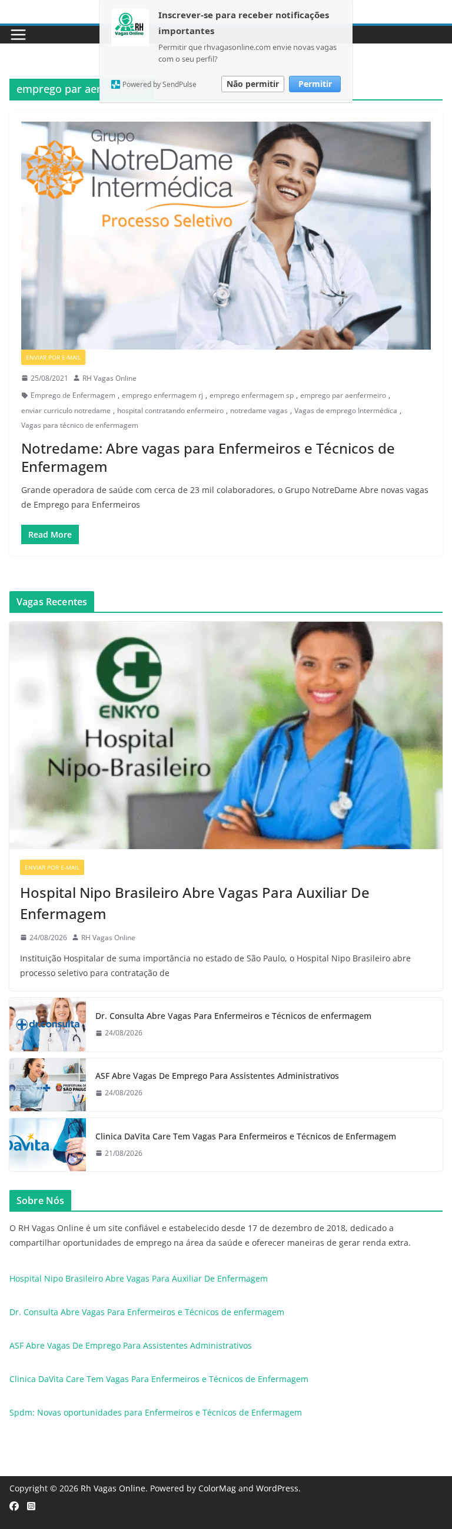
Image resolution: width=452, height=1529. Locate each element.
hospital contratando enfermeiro (170, 410)
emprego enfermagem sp (252, 395)
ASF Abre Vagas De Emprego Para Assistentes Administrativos (217, 1075)
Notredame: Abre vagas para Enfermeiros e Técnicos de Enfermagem (208, 457)
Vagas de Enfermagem (130, 357)
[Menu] (18, 34)
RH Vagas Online (109, 378)
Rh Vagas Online (113, 1488)
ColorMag (217, 1488)
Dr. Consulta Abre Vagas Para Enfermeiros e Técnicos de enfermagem (233, 1015)
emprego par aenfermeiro (343, 395)
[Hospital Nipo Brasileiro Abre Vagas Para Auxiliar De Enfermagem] (226, 735)
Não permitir (253, 83)
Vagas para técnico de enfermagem (79, 425)
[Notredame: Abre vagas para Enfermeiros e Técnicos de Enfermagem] (226, 235)
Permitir (315, 83)
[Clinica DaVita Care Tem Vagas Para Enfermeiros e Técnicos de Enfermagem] (47, 1144)
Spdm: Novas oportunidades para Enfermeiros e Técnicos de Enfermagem (155, 1412)
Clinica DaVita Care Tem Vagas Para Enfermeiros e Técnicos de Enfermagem (245, 1136)
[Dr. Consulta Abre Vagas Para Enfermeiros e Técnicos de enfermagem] (47, 1024)
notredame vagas (259, 410)
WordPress (277, 1488)
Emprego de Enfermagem (73, 395)
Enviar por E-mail (53, 357)
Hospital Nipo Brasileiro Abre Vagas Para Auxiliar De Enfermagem (195, 903)
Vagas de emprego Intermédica (345, 410)
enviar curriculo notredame (66, 410)
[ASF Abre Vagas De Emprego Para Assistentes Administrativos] (47, 1084)
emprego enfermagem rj (162, 395)
